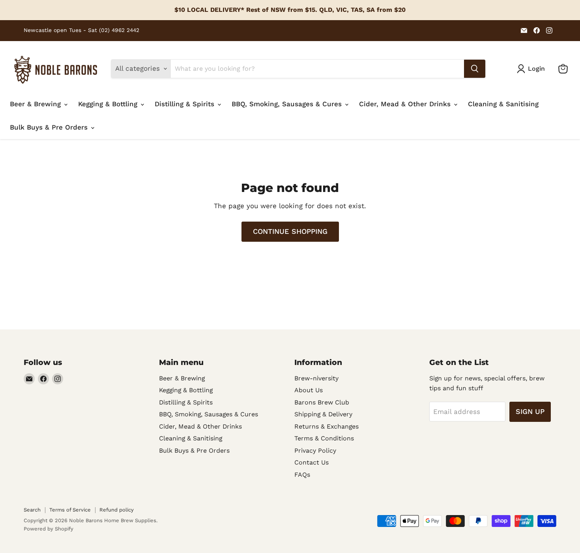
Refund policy (116, 510)
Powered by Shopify (48, 529)
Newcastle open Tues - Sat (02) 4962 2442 (81, 30)
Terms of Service (70, 510)
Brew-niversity (316, 378)
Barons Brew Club (321, 402)
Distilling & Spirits (186, 104)
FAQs (302, 474)
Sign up (530, 411)
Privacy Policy (315, 450)
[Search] (474, 69)
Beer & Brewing (36, 104)
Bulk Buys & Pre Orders (50, 127)
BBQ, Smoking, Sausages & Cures (288, 104)
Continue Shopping (290, 231)
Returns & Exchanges (326, 426)
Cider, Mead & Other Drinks (406, 104)
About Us (308, 390)
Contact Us (311, 462)
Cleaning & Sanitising (503, 104)
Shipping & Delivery (323, 414)
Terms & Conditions (324, 438)
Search (32, 510)
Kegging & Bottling (109, 104)
